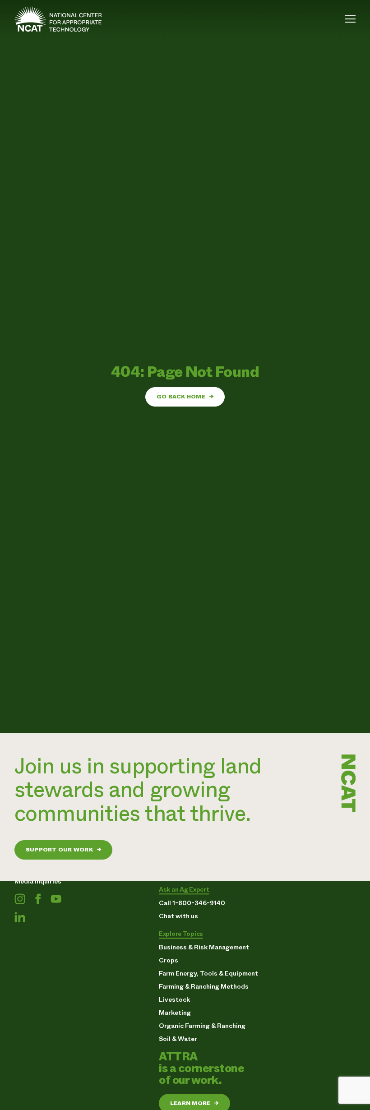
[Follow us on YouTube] (56, 898)
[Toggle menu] (350, 19)
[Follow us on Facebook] (37, 898)
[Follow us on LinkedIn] (19, 916)
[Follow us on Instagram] (19, 898)
